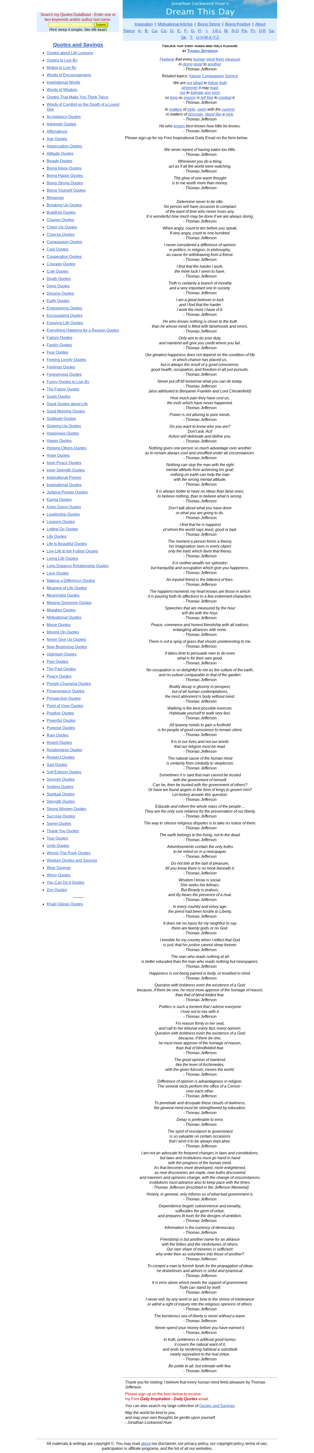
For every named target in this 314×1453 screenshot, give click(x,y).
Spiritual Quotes (61, 794)
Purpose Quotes (61, 728)
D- (172, 31)
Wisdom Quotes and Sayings (72, 860)
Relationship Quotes (64, 750)
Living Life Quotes (62, 558)
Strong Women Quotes (66, 809)
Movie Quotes (59, 625)
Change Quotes (60, 220)
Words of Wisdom (62, 90)
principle (195, 114)
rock (229, 114)
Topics (128, 31)
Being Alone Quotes (64, 168)
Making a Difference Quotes (71, 581)
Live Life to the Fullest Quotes (72, 551)
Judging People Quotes (67, 492)
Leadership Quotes (63, 514)
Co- (164, 31)
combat (225, 97)
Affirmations (57, 131)
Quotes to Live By (62, 60)
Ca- (155, 31)
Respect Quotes (61, 757)
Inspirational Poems (64, 477)
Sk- (184, 37)
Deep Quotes (58, 286)
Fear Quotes (57, 352)
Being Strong (208, 24)
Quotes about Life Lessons (70, 53)
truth (223, 83)
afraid (198, 83)
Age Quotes (57, 139)
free (210, 97)
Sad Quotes (57, 765)
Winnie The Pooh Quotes (69, 853)
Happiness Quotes (63, 433)
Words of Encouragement (69, 75)
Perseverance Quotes (65, 691)
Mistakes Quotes (61, 610)
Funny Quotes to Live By (68, 382)
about (146, 1443)
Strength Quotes (61, 801)
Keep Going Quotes (64, 507)
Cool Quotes (57, 249)
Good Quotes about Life (67, 404)
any (208, 93)
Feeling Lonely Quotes (66, 360)
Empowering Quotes (64, 308)
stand (209, 114)
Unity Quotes (58, 846)
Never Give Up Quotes (66, 639)
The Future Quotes (63, 389)
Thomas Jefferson (202, 51)
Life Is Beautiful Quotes (67, 544)
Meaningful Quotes (63, 595)
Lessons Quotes (61, 522)
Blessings (55, 198)
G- (193, 31)
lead (214, 88)
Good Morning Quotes (66, 411)
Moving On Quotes (63, 632)
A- (140, 31)
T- (191, 37)
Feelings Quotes (61, 367)
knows (179, 126)
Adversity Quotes (61, 124)
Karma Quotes (59, 500)
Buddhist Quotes (61, 212)
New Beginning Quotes (67, 647)
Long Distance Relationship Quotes (77, 566)
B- (147, 31)
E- (179, 31)
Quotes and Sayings (78, 44)
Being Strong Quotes (65, 183)
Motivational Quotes (64, 617)
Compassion (213, 76)
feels (220, 59)
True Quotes (57, 838)
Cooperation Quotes (64, 257)
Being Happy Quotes (65, 176)
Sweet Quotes (59, 823)
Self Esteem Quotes (64, 772)
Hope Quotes (58, 455)
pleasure (232, 59)
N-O (235, 31)
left (203, 97)
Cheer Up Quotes (62, 227)
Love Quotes (58, 573)
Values (195, 76)
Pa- (245, 31)
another (214, 64)
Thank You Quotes (63, 831)
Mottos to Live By (61, 68)
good (198, 64)
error (216, 93)
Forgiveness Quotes (64, 374)
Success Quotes (61, 816)
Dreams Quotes (60, 293)
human (199, 59)
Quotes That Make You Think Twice (77, 97)
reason (190, 97)
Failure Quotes (59, 338)
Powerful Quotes (61, 720)
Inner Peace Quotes (64, 463)
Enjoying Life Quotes (65, 323)
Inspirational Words (63, 82)
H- (200, 31)
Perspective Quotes (64, 698)
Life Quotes (56, 536)
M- (226, 31)
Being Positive (237, 24)
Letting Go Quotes (62, 529)
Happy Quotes (59, 441)
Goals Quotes (58, 396)
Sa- (272, 31)
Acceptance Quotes (64, 117)
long (174, 97)
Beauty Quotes (59, 161)
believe (168, 59)
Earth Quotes (58, 301)
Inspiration (144, 24)
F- (186, 31)
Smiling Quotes (60, 787)
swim (201, 109)
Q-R (262, 31)
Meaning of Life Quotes (67, 588)
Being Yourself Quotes (66, 190)
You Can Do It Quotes (65, 882)
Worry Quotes (58, 875)
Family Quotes (59, 345)
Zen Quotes (57, 890)
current (228, 109)
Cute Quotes (57, 271)
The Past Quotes (61, 669)
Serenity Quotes (61, 779)
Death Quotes (59, 279)
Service (231, 76)
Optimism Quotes (62, 654)
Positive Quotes (60, 713)
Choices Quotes (61, 234)
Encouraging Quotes (64, 315)
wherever (190, 88)
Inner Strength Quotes (66, 470)
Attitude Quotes (60, 153)
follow (213, 83)
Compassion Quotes (64, 242)
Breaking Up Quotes (64, 205)
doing (188, 64)
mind (210, 59)
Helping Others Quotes (66, 448)
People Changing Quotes (69, 684)
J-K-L (216, 31)
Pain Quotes (57, 661)
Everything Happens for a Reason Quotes (83, 330)
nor (182, 93)
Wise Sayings (59, 868)
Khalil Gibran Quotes (65, 904)
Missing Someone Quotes (69, 603)
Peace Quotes (59, 676)
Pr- (253, 31)
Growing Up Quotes (64, 426)
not (189, 83)
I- (207, 31)
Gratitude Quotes (61, 419)
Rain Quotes (57, 735)
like (218, 114)
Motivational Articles (175, 24)
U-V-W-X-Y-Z (207, 37)
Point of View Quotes (65, 706)
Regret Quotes (59, 742)
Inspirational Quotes (64, 485)
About (260, 24)
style (191, 109)
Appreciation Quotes (64, 146)
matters (175, 109)
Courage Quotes (61, 264)
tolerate (197, 93)
